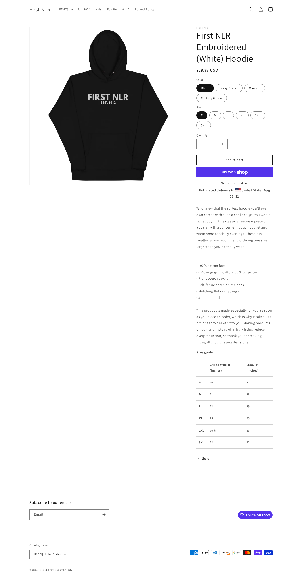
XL (242, 115)
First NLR (43, 569)
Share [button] (205, 459)
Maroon (254, 88)
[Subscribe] (104, 514)
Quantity (201, 135)
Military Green (211, 98)
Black (205, 88)
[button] (66, 9)
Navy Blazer (229, 88)
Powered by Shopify (61, 569)
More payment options (234, 183)
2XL (257, 115)
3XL (203, 125)
